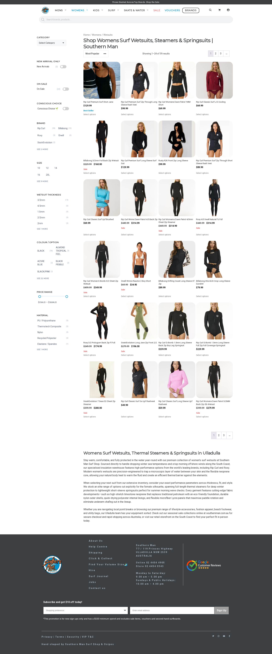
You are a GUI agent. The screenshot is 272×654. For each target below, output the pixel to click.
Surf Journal (98, 576)
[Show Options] (125, 610)
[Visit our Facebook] (229, 636)
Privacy (47, 637)
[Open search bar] (210, 10)
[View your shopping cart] (219, 10)
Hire (92, 570)
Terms (59, 637)
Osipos (109, 644)
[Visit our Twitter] (213, 636)
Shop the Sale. (153, 2)
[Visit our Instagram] (219, 636)
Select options (93, 114)
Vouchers (172, 10)
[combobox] (84, 610)
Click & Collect (101, 558)
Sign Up (221, 610)
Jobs (92, 582)
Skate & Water (134, 10)
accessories (188, 509)
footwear (226, 509)
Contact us (97, 588)
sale (180, 513)
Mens (59, 10)
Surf (111, 10)
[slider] (39, 296)
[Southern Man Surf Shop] (45, 10)
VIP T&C (88, 637)
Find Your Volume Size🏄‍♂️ (108, 564)
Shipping (95, 552)
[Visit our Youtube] (224, 636)
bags (97, 513)
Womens (77, 10)
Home (86, 34)
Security (73, 637)
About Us (96, 540)
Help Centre (98, 546)
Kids (96, 10)
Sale (156, 10)
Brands (191, 10)
